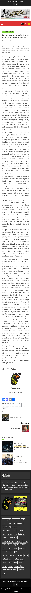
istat (4, 545)
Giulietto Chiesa (7, 406)
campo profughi (10, 403)
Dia (16, 534)
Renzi (4, 562)
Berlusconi (11, 523)
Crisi (14, 530)
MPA (15, 548)
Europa (5, 538)
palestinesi (18, 406)
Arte (4, 523)
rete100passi (13, 562)
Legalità (16, 456)
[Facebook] (14, 4)
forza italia (13, 538)
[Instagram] (17, 4)
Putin (26, 555)
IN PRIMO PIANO (18, 445)
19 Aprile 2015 (15, 40)
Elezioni (21, 534)
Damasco (18, 403)
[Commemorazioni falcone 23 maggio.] (7, 459)
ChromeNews (24, 589)
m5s (4, 548)
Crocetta (20, 530)
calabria (19, 523)
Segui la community (29, 24)
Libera (23, 545)
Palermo (22, 548)
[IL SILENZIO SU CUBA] (7, 446)
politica (19, 555)
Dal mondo (5, 31)
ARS (23, 520)
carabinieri (6, 527)
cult (4, 534)
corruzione (15, 527)
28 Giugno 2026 (19, 450)
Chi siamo (6, 581)
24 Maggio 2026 (19, 463)
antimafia (16, 520)
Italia (9, 545)
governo (18, 541)
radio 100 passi (7, 559)
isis (13, 406)
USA (4, 573)
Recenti (11, 31)
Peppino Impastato (8, 555)
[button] (2, 24)
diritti (21, 443)
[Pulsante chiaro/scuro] (22, 24)
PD (16, 552)
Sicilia (17, 566)
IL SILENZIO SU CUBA (21, 448)
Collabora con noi (15, 581)
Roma (4, 566)
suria (23, 406)
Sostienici (24, 581)
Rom (20, 562)
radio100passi (19, 559)
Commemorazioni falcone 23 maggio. (20, 460)
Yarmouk (5, 408)
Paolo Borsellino (8, 552)
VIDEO (24, 445)
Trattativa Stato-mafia (10, 570)
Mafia (9, 548)
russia (10, 566)
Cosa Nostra (6, 530)
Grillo (25, 541)
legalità (16, 545)
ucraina (21, 570)
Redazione (6, 40)
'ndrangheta (6, 520)
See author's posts (15, 392)
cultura (10, 534)
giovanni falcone (8, 541)
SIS (22, 566)
